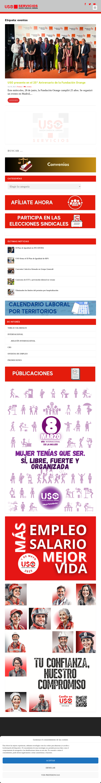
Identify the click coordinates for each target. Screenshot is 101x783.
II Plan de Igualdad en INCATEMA (30, 248)
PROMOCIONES (15, 360)
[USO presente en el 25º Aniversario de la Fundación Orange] (50, 51)
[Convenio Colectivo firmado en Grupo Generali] (11, 271)
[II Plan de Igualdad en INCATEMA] (11, 249)
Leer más (13, 100)
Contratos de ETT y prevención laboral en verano (35, 280)
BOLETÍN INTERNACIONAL (23, 341)
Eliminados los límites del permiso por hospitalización (37, 290)
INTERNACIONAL (15, 334)
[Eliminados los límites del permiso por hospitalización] (11, 292)
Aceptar (50, 761)
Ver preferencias (50, 775)
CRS (9, 347)
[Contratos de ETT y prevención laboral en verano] (11, 281)
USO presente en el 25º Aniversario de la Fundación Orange (46, 83)
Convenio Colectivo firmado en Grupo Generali (34, 269)
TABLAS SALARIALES (17, 328)
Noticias (19, 87)
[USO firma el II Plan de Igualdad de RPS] (11, 260)
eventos (29, 87)
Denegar (50, 768)
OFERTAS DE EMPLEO (18, 354)
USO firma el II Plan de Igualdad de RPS (32, 259)
